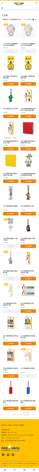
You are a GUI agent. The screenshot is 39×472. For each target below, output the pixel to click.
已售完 (11, 51)
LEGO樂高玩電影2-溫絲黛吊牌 (28, 239)
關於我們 (3, 425)
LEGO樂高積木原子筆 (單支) (27, 304)
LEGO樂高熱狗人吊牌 (27, 206)
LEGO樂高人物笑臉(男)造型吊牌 (28, 77)
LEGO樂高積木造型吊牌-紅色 (10, 401)
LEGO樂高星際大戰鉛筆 (10, 206)
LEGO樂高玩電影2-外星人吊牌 (10, 239)
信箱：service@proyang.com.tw (10, 438)
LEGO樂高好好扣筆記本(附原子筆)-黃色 (10, 174)
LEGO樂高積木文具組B (28, 368)
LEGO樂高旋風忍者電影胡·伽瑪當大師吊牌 (28, 174)
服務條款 (21, 425)
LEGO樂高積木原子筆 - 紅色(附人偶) (28, 271)
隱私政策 (15, 425)
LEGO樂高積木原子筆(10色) (10, 336)
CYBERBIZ (4, 465)
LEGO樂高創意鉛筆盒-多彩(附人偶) (10, 141)
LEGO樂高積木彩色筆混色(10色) (28, 336)
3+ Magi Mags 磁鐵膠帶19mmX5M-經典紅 (10, 44)
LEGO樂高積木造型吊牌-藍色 (28, 401)
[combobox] (6, 19)
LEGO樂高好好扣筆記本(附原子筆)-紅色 (28, 141)
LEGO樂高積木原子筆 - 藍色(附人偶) (10, 304)
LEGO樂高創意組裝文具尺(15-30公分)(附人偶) (28, 109)
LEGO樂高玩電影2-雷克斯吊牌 (10, 271)
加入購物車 (11, 84)
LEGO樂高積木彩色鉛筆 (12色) (10, 369)
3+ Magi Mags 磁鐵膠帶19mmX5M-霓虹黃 (28, 44)
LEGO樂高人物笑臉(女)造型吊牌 (10, 77)
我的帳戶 (9, 425)
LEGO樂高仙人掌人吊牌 (10, 108)
